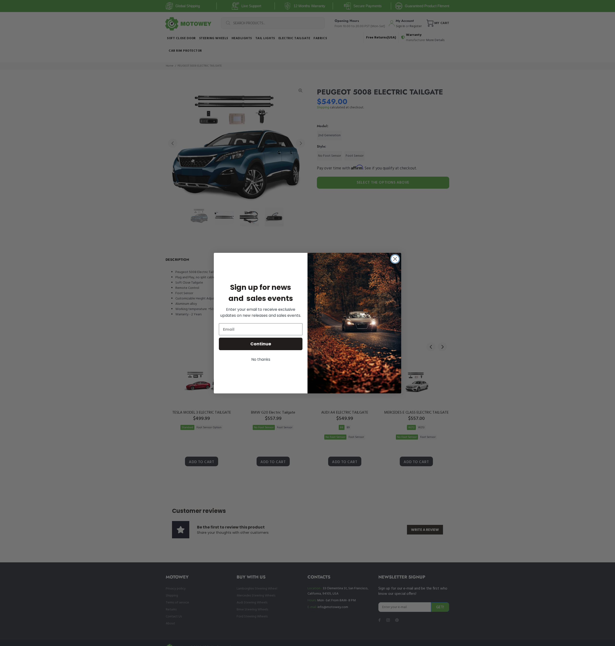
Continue (260, 344)
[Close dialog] (395, 259)
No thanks (260, 359)
